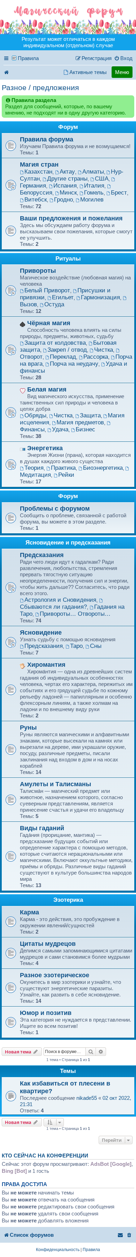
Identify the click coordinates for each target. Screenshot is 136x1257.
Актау (67, 171)
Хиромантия (46, 664)
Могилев (92, 199)
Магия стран (39, 164)
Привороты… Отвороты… (75, 614)
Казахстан (38, 171)
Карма (29, 912)
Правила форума (46, 139)
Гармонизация (100, 297)
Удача (60, 429)
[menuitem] (123, 58)
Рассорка (95, 356)
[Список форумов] (68, 17)
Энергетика (45, 448)
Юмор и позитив (45, 1012)
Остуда (54, 304)
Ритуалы (68, 258)
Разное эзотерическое (54, 975)
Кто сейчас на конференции (45, 1156)
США (101, 178)
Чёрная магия (48, 323)
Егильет (63, 297)
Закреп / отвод (67, 349)
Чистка (103, 349)
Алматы (93, 171)
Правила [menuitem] (28, 58)
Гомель (94, 192)
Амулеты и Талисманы (55, 784)
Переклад (63, 356)
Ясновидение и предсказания (68, 542)
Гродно (63, 199)
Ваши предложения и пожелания (71, 218)
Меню (122, 72)
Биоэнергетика (103, 468)
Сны (95, 646)
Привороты (38, 270)
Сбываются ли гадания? (53, 607)
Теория (34, 468)
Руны (28, 727)
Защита (90, 415)
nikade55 (86, 1098)
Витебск (35, 199)
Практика (63, 468)
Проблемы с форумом (55, 508)
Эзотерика (68, 900)
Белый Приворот (47, 290)
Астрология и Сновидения (60, 600)
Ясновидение (41, 632)
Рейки (66, 475)
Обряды (35, 415)
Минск (68, 192)
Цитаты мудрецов (48, 943)
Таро (76, 646)
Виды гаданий (42, 828)
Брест (119, 192)
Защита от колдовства (55, 342)
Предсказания (42, 554)
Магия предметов (80, 422)
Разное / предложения (40, 87)
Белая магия (47, 389)
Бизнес (85, 429)
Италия (94, 185)
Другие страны (67, 178)
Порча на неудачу (74, 363)
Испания (65, 185)
